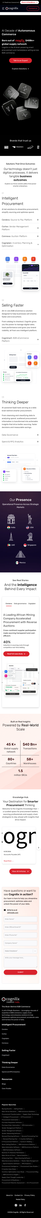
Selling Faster (8, 1050)
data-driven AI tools (8, 1155)
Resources (7, 1079)
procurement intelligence (10, 1166)
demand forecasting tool (30, 1136)
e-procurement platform (10, 1141)
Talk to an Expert (20, 60)
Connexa (9, 604)
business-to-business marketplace (13, 1152)
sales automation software (11, 1147)
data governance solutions (10, 1161)
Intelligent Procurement (14, 1024)
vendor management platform (11, 1128)
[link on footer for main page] (20, 1000)
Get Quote (7, 283)
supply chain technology (31, 1114)
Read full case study (15, 654)
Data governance (20, 604)
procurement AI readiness (10, 1180)
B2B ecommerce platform (30, 1147)
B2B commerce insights (11, 1174)
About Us (9, 1195)
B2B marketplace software (11, 1150)
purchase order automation (11, 1125)
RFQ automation (27, 1125)
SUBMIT (20, 972)
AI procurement (26, 1117)
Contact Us (19, 1195)
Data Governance (8, 1067)
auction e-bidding (26, 1141)
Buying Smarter (7, 1109)
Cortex (4, 1034)
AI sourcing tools (7, 1158)
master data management (30, 1161)
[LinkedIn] (20, 1205)
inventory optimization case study (13, 1172)
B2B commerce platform (27, 1144)
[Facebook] (25, 1205)
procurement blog (32, 1172)
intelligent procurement (11, 1117)
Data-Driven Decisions (9, 1111)
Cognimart (5, 1055)
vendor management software (12, 1131)
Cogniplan (32, 604)
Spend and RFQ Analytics (11, 1072)
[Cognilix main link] (12, 8)
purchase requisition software (12, 1122)
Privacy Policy (29, 1195)
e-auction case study (9, 1169)
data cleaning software (22, 1158)
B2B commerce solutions (26, 1111)
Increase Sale (23, 380)
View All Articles (19, 871)
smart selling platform (9, 1144)
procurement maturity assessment (13, 1183)
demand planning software (10, 1136)
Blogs (4, 1084)
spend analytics (22, 1155)
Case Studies (6, 1088)
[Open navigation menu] (4, 8)
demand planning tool (10, 1139)
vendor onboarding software (11, 1133)
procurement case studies (29, 1166)
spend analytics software (11, 1163)
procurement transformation (11, 1114)
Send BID (30, 288)
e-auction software (25, 1139)
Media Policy (20, 1199)
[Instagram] (16, 1205)
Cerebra (5, 1029)
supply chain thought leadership (12, 1177)
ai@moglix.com (12, 913)
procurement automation (10, 1120)
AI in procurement (32, 1183)
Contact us (33, 8)
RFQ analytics (26, 1163)
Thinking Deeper (10, 1062)
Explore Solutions (19, 69)
